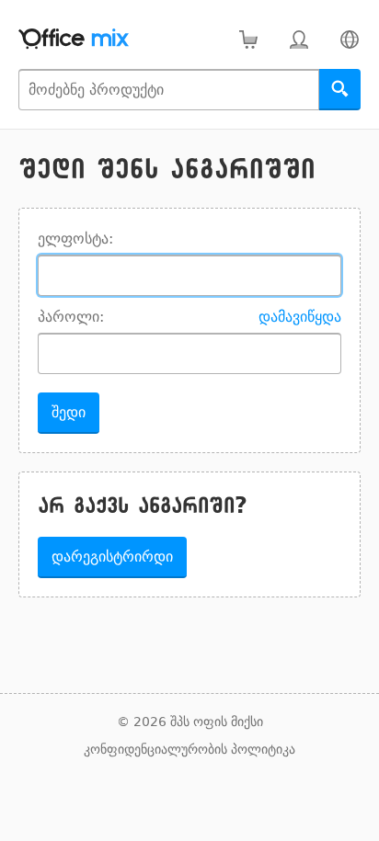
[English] (349, 39)
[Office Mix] (73, 39)
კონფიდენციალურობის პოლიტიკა (189, 749)
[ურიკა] (248, 39)
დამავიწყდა (299, 316)
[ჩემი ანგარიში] (298, 39)
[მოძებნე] (340, 89)
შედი (69, 412)
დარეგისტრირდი (112, 556)
